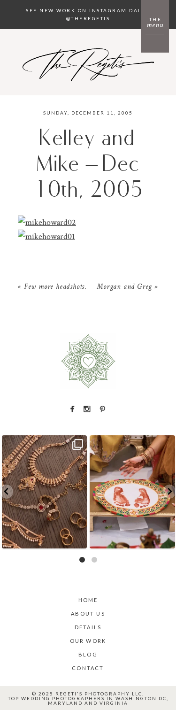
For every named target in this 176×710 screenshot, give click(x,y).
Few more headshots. (55, 287)
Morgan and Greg (124, 287)
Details (88, 627)
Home (88, 600)
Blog (88, 654)
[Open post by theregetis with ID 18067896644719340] (44, 491)
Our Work (88, 641)
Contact (88, 668)
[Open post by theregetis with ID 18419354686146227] (132, 491)
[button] (6, 492)
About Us (88, 613)
